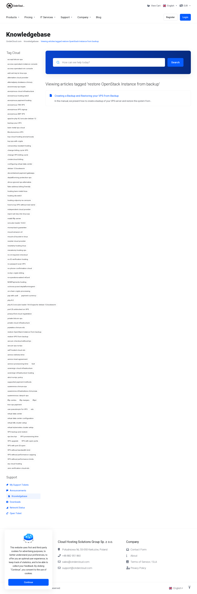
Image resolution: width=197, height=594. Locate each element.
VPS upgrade (13, 441)
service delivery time (16, 355)
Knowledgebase (31, 41)
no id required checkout (18, 255)
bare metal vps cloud (16, 128)
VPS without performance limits (21, 459)
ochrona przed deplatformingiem (21, 287)
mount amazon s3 (15, 232)
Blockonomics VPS (15, 132)
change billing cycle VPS (18, 150)
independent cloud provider (19, 209)
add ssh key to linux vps (17, 73)
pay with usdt (13, 296)
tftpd (34, 400)
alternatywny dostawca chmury (20, 82)
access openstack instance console (22, 64)
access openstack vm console (20, 69)
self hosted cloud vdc (16, 350)
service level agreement (17, 359)
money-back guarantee (17, 228)
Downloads (15, 502)
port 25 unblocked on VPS (18, 309)
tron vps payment (15, 405)
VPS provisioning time (29, 437)
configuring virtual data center (20, 164)
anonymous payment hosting (19, 100)
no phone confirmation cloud (20, 268)
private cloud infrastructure (19, 323)
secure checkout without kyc (19, 341)
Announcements (17, 490)
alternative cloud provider (18, 78)
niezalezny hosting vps (17, 250)
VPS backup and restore (17, 432)
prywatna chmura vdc (16, 328)
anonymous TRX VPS (16, 105)
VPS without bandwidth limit (19, 450)
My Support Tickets (19, 485)
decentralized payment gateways (21, 173)
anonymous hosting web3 (18, 96)
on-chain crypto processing (19, 291)
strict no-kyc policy (15, 377)
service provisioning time (18, 364)
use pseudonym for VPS (18, 409)
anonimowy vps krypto (17, 87)
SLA (33, 364)
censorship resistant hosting (19, 146)
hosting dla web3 (14, 196)
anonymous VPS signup (17, 110)
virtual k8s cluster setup (17, 423)
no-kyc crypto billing (16, 273)
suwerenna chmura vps (17, 387)
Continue (28, 582)
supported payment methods (19, 382)
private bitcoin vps (15, 318)
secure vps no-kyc (15, 346)
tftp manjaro (24, 400)
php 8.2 (11, 300)
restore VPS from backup (18, 337)
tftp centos (12, 400)
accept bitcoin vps (15, 60)
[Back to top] (189, 587)
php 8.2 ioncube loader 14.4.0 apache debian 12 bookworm (32, 305)
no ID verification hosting (18, 259)
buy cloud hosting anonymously (21, 137)
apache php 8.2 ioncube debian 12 (22, 119)
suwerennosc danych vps (18, 396)
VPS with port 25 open (16, 446)
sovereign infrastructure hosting (21, 373)
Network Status (17, 507)
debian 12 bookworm (16, 169)
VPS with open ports (30, 441)
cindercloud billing (15, 159)
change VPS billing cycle (18, 155)
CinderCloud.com (14, 41)
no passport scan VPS (17, 264)
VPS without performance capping (22, 455)
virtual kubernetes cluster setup (20, 427)
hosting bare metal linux (17, 191)
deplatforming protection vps (19, 178)
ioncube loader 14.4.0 (16, 223)
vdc (32, 409)
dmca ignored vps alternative (19, 182)
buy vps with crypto (15, 141)
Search (175, 62)
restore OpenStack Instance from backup (24, 332)
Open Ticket (15, 513)
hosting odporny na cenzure (19, 200)
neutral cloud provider (17, 241)
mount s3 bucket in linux (18, 237)
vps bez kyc (12, 437)
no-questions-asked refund (19, 278)
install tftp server (14, 219)
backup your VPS (15, 123)
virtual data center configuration (21, 418)
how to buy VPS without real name (21, 205)
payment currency (28, 296)
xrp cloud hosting (15, 464)
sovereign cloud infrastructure (20, 368)
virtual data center (15, 414)
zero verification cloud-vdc (18, 468)
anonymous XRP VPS (16, 114)
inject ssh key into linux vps (19, 214)
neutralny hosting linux (17, 246)
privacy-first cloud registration (20, 314)
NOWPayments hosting (17, 282)
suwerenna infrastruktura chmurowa (22, 391)
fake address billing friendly (19, 187)
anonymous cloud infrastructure (21, 91)
